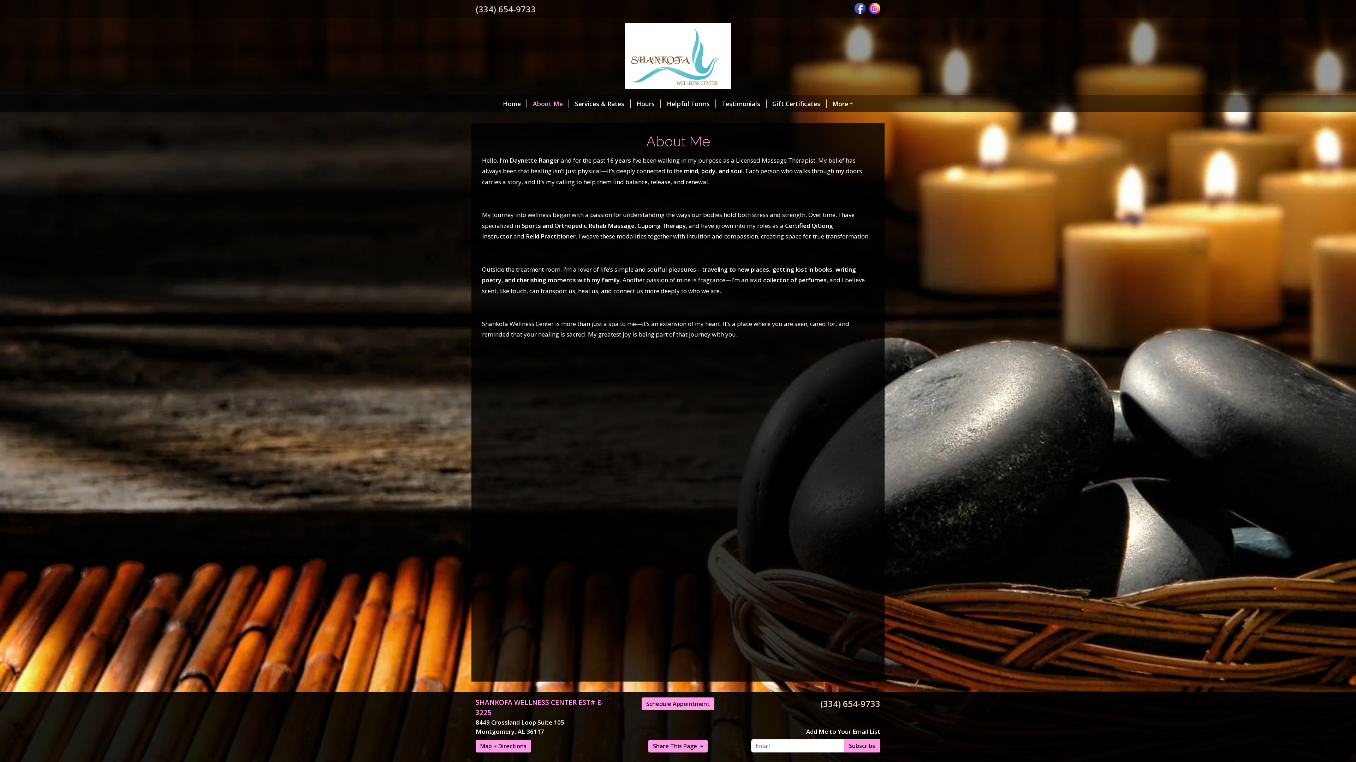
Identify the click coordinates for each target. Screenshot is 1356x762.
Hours (645, 103)
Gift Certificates (796, 103)
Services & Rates (599, 103)
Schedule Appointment (678, 704)
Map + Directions (503, 746)
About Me (548, 103)
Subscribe (862, 746)
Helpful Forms (688, 103)
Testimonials (741, 103)
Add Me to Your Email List (843, 731)
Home (512, 103)
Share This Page (675, 746)
